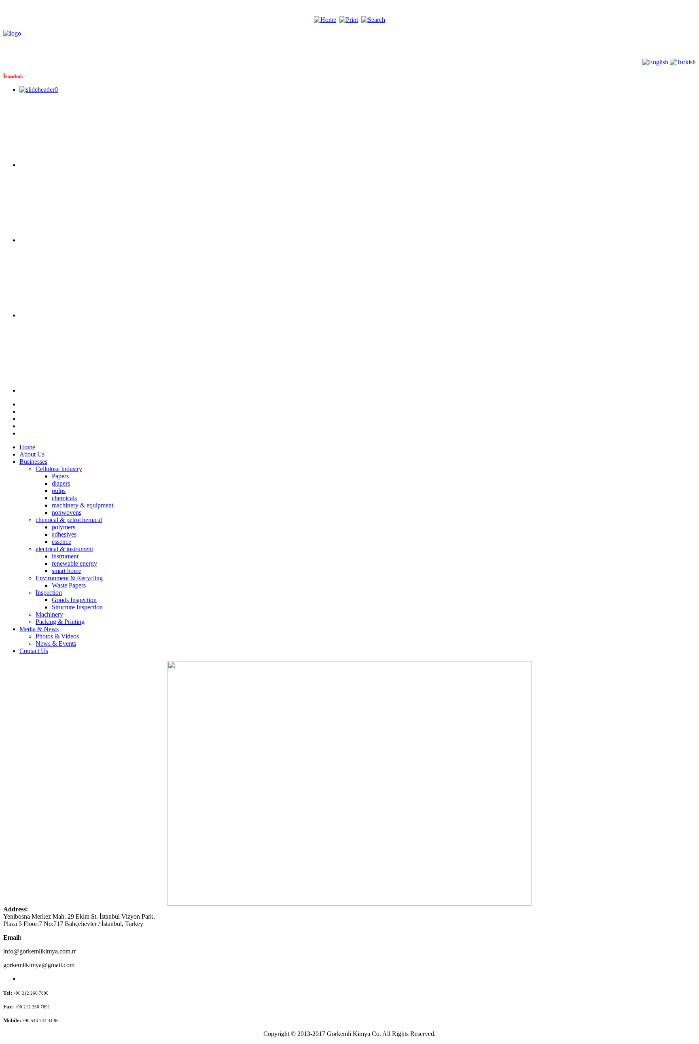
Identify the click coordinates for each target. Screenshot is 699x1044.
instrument (65, 556)
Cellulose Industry (59, 468)
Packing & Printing (60, 621)
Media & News (39, 629)
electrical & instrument (64, 548)
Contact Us (33, 650)
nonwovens (66, 512)
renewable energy (74, 563)
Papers (60, 476)
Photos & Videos (57, 636)
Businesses (33, 461)
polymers (63, 527)
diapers (61, 483)
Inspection (49, 592)
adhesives (64, 534)
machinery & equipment (82, 505)
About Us (31, 454)
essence (61, 541)
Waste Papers (69, 585)
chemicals (64, 498)
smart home (66, 570)
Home (27, 447)
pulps (59, 490)
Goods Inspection (74, 599)
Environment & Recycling (69, 578)
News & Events (56, 643)
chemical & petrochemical (69, 519)
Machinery (49, 614)
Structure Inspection (77, 607)
